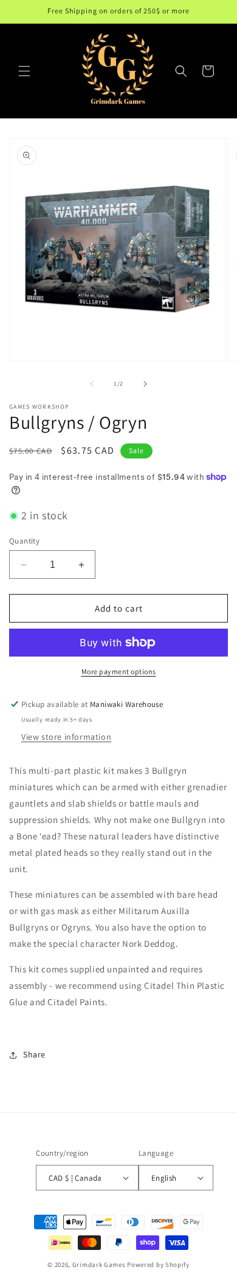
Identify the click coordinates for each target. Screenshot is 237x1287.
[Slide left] (91, 383)
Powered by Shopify (158, 1264)
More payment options (118, 671)
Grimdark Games (99, 1264)
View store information (66, 736)
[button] (24, 71)
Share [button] (34, 1054)
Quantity (24, 541)
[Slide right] (145, 383)
